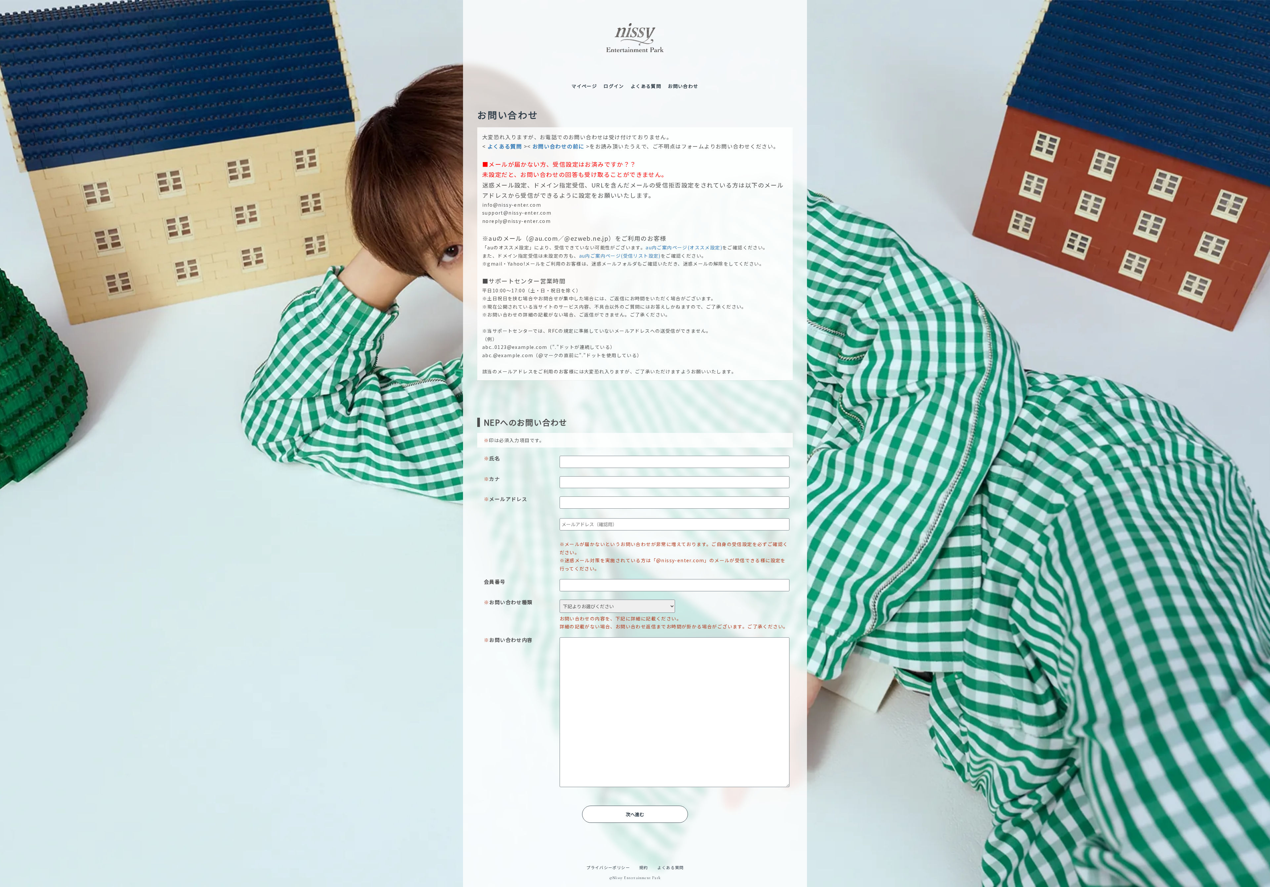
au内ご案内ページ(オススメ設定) (684, 247)
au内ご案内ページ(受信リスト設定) (620, 255)
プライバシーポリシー (608, 867)
